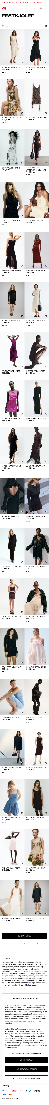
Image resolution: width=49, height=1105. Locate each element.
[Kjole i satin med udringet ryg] (12, 398)
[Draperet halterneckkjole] (12, 200)
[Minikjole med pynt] (36, 898)
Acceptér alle (26, 1060)
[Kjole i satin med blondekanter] (36, 546)
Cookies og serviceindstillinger (26, 1078)
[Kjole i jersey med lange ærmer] (12, 747)
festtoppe (32, 985)
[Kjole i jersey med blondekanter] (12, 445)
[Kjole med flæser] (12, 496)
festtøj (4, 985)
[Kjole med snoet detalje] (12, 300)
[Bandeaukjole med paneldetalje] (12, 847)
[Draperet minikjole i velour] (12, 646)
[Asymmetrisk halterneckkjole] (12, 350)
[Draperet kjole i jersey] (36, 250)
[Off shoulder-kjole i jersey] (36, 797)
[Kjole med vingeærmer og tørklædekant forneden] (12, 47)
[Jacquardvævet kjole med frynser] (36, 445)
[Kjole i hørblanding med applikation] (36, 646)
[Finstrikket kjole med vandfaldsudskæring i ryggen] (36, 398)
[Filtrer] (45, 26)
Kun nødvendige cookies (26, 1069)
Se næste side (24, 936)
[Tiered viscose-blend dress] (36, 200)
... (31, 943)
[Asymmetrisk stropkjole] (12, 250)
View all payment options (10, 1098)
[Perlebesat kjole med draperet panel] (36, 97)
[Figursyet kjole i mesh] (12, 596)
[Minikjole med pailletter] (36, 697)
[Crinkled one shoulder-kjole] (12, 697)
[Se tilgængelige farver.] (4, 122)
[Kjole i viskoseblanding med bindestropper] (12, 97)
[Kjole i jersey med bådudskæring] (36, 747)
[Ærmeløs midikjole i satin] (36, 147)
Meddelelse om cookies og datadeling (26, 1053)
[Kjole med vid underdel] (12, 797)
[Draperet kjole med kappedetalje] (36, 350)
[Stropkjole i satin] (12, 147)
